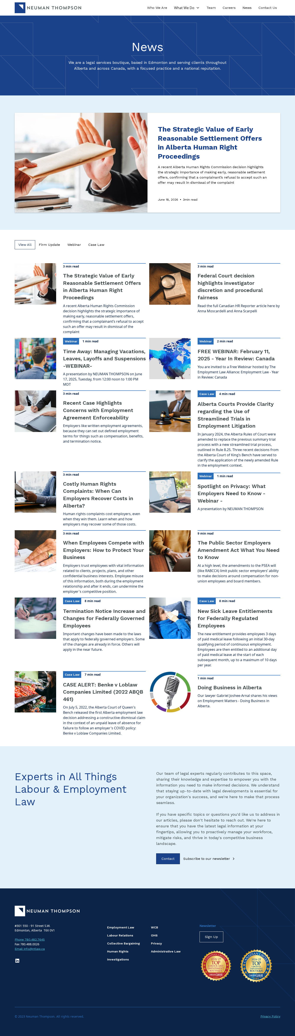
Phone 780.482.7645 (30, 939)
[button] (187, 8)
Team (211, 8)
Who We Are (157, 8)
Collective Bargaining (123, 943)
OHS (154, 935)
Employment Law (120, 927)
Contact (168, 859)
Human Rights (117, 951)
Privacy (156, 943)
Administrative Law (166, 951)
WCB (154, 927)
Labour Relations (120, 935)
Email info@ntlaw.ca (30, 949)
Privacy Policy (270, 1016)
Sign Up (211, 937)
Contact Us (268, 8)
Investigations (118, 959)
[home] (48, 7)
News (247, 8)
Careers (229, 8)
